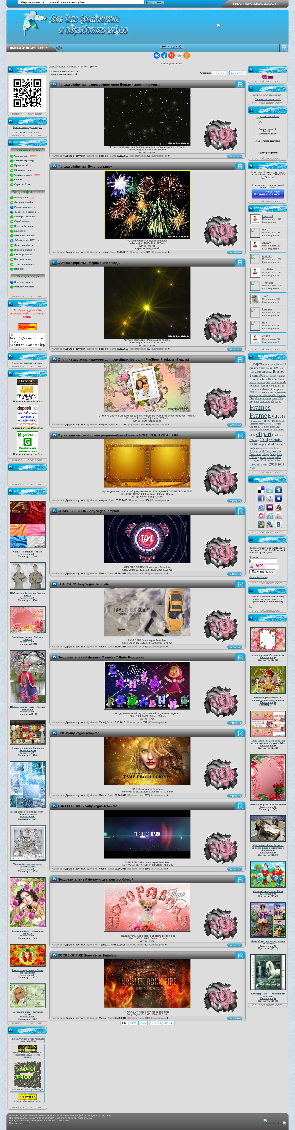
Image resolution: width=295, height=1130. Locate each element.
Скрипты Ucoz (22, 184)
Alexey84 (266, 420)
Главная (53, 66)
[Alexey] (255, 250)
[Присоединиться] (27, 399)
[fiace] (255, 236)
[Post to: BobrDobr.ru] (278, 507)
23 (274, 392)
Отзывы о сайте (24, 175)
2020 (252, 468)
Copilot (253, 427)
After (261, 424)
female (252, 382)
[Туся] (255, 303)
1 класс (264, 465)
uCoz (26, 1123)
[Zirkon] (255, 343)
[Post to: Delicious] (261, 489)
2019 (281, 464)
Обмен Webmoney (258, 577)
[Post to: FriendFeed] (261, 507)
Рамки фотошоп (24, 207)
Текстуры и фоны (24, 264)
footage (276, 420)
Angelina (263, 444)
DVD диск (254, 460)
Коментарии (27, 554)
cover (266, 364)
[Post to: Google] (269, 498)
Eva (272, 415)
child (272, 364)
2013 (281, 416)
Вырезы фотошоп (23, 226)
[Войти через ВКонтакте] (157, 55)
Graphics (276, 424)
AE (270, 372)
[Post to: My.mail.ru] (261, 524)
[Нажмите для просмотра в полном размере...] (147, 145)
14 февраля (276, 389)
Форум (18, 179)
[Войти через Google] (179, 55)
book (274, 398)
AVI (251, 392)
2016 (278, 457)
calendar (275, 440)
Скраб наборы (22, 221)
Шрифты (19, 269)
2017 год (275, 460)
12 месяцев (255, 421)
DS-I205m (267, 392)
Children (276, 435)
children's (266, 398)
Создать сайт (22, 156)
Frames (260, 407)
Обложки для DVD (25, 240)
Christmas (270, 451)
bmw (281, 379)
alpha (256, 401)
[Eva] (255, 329)
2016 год (265, 460)
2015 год (254, 457)
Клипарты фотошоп (25, 216)
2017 (257, 464)
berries (263, 457)
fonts (281, 386)
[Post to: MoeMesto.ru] (269, 515)
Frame (258, 415)
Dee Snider (278, 429)
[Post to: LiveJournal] (269, 524)
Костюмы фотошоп (26, 212)
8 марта (256, 364)
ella (272, 401)
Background (256, 451)
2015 (260, 426)
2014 (264, 439)
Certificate (265, 401)
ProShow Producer (24, 287)
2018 (273, 464)
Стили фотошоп (23, 254)
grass (272, 427)
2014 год (254, 440)
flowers (279, 444)
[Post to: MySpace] (278, 498)
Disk (251, 398)
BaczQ (267, 395)
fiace (279, 454)
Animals (275, 448)
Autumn (281, 376)
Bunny (273, 454)
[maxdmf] (255, 263)
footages (263, 371)
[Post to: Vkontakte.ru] (278, 524)
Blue (268, 382)
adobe (252, 435)
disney (275, 378)
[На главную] (151, 24)
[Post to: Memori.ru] (261, 515)
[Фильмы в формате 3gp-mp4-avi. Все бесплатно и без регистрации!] (27, 1082)
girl (283, 435)
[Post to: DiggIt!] (278, 489)
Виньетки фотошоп (24, 250)
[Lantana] (255, 316)
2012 (268, 379)
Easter (269, 367)
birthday (253, 395)
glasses (265, 389)
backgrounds (278, 382)
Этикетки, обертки (24, 245)
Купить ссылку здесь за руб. (27, 127)
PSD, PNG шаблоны (25, 235)
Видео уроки (21, 197)
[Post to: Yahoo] (269, 507)
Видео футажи (23, 282)
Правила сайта (22, 165)
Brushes (278, 371)
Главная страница (24, 160)
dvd (271, 444)
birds (266, 427)
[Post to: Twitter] (269, 489)
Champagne (255, 389)
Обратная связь (23, 170)
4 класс (270, 457)
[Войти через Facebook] (164, 55)
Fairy (261, 395)
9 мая (262, 367)
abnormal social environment (264, 385)
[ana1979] (255, 277)
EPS (279, 451)
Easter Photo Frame (259, 429)
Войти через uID (172, 46)
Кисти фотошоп (22, 259)
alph (282, 421)
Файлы (62, 66)
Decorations (255, 454)
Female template (257, 379)
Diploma (253, 424)
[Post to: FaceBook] (261, 498)
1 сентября (257, 375)
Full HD (253, 444)
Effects (267, 424)
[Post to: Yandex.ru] (278, 515)
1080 (252, 464)
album (258, 398)
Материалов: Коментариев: (271, 219)
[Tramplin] (255, 289)
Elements (281, 392)
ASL (273, 395)
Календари (20, 231)
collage (265, 454)
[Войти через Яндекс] (171, 55)
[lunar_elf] (255, 223)
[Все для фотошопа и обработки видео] (27, 1070)
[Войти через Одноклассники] (186, 55)
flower (279, 364)
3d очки (261, 382)
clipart (263, 434)
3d (255, 392)
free (260, 392)
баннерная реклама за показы (27, 363)
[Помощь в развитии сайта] (251, 607)
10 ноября (271, 376)
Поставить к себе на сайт (27, 132)
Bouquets (281, 395)
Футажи (73, 66)
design (278, 401)
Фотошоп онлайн (23, 202)
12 (271, 429)
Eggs (277, 427)
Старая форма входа (171, 63)
